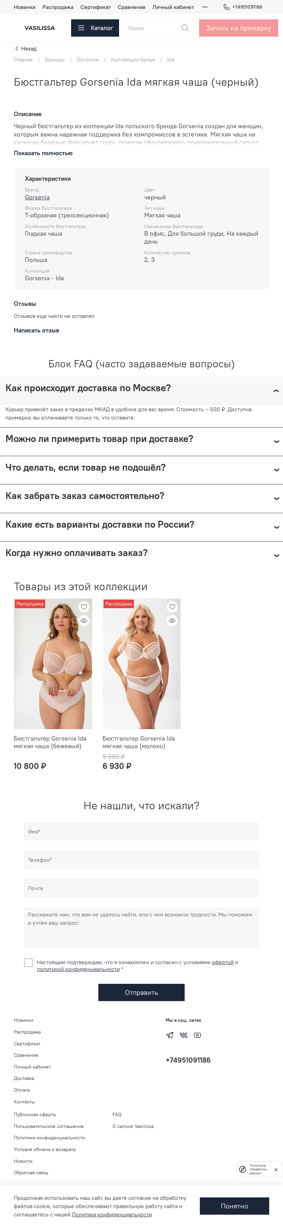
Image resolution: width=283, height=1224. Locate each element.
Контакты (24, 1102)
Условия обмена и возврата (45, 1149)
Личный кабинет (173, 6)
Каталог (102, 28)
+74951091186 (247, 7)
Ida (170, 59)
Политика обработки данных (258, 1169)
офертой (223, 962)
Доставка (24, 1078)
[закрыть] (276, 1169)
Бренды (55, 59)
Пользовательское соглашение (49, 1126)
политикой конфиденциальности (78, 969)
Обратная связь (31, 1172)
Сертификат (95, 6)
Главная (23, 59)
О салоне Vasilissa (133, 1126)
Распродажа (58, 6)
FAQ (117, 1114)
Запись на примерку (238, 27)
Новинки (25, 6)
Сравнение (132, 6)
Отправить (141, 992)
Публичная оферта (35, 1114)
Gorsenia (88, 59)
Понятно (234, 1206)
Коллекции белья (133, 59)
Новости (23, 1161)
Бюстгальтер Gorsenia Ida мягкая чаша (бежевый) (50, 742)
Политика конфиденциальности (49, 1137)
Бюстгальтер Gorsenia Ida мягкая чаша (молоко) (139, 742)
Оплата (22, 1090)
